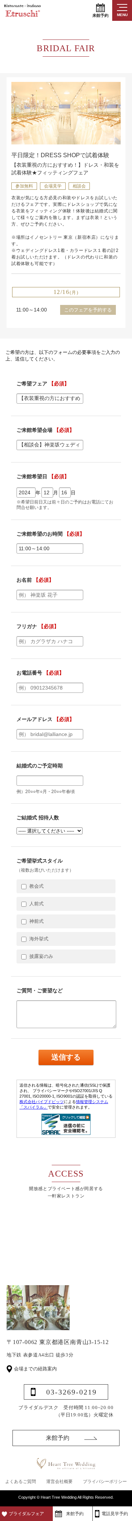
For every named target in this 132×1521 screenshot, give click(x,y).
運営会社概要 (59, 1481)
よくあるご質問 (20, 1481)
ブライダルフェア (26, 1513)
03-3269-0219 (71, 1392)
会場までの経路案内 (35, 1368)
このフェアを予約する (88, 310)
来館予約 (100, 15)
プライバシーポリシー (105, 1481)
